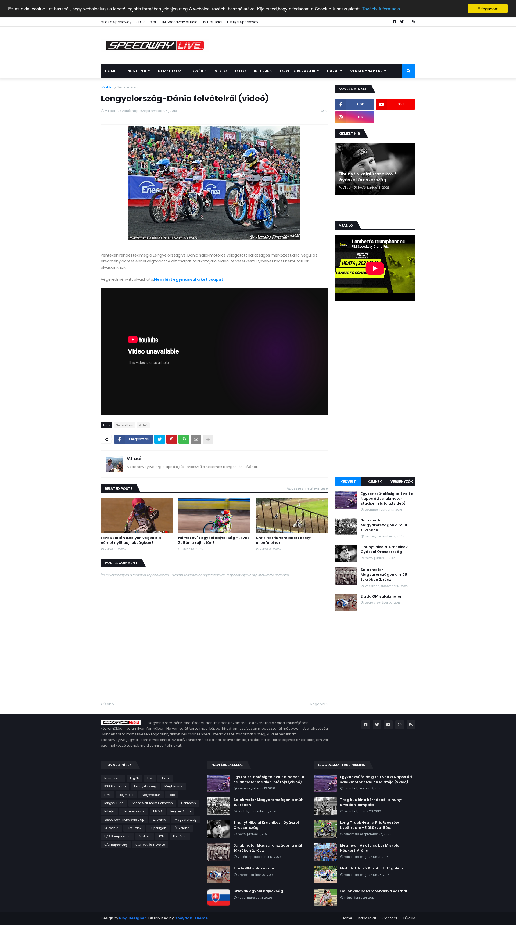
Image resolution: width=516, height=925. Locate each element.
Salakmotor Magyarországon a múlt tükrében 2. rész (384, 574)
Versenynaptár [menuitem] (366, 71)
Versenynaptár (134, 811)
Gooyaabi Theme (191, 918)
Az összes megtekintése (307, 488)
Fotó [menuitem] (240, 71)
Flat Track (134, 828)
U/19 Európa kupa (117, 836)
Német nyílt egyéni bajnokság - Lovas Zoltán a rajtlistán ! (214, 540)
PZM (162, 836)
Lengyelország (145, 786)
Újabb (108, 704)
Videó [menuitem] (221, 71)
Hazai (165, 778)
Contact (389, 918)
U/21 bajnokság (115, 845)
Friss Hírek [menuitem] (135, 71)
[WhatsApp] (183, 439)
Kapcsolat (367, 918)
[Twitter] (159, 439)
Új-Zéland (182, 828)
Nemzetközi (127, 87)
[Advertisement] (375, 390)
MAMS (157, 811)
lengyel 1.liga (114, 803)
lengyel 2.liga (180, 811)
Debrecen (188, 803)
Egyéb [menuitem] (197, 71)
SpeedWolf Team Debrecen (152, 803)
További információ (381, 8)
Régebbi (317, 704)
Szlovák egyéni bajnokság (258, 891)
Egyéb (134, 778)
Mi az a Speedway (116, 22)
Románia (180, 836)
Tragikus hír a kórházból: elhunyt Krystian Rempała (371, 802)
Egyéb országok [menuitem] (298, 71)
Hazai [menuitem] (333, 71)
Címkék (375, 481)
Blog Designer (132, 918)
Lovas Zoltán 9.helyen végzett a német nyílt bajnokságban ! (131, 540)
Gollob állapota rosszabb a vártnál (373, 891)
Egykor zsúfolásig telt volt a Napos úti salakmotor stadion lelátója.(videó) (387, 498)
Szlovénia (111, 828)
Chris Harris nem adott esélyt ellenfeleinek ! (284, 540)
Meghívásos (173, 786)
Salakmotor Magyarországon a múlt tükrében (384, 525)
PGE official (212, 22)
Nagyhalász (151, 795)
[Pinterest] (171, 439)
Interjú (109, 811)
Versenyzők (401, 481)
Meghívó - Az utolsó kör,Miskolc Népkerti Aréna (369, 848)
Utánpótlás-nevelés (150, 845)
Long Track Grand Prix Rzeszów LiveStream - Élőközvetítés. (369, 825)
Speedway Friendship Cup (124, 820)
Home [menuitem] (110, 71)
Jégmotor (126, 795)
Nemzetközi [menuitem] (170, 71)
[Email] (196, 439)
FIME (107, 795)
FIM (149, 778)
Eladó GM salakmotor (381, 596)
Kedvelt (348, 481)
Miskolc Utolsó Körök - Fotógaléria (372, 868)
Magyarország (186, 820)
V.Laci (134, 458)
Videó (143, 425)
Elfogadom (488, 8)
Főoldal (107, 87)
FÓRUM (409, 918)
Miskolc (144, 836)
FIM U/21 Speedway (242, 22)
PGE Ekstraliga (115, 786)
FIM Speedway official (179, 22)
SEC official (146, 22)
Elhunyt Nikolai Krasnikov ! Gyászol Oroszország (367, 177)
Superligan (158, 828)
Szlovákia (159, 820)
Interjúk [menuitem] (263, 71)
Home (347, 918)
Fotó (172, 795)
